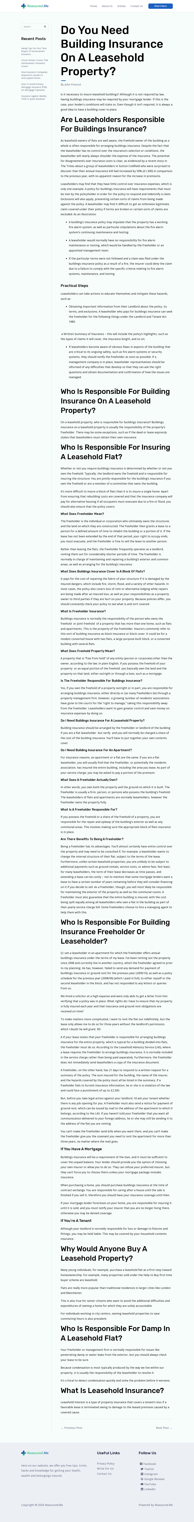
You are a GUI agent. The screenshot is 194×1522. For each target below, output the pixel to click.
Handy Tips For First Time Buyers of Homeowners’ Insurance (34, 51)
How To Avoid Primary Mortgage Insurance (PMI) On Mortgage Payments (34, 87)
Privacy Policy (106, 1463)
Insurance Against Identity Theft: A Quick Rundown (34, 97)
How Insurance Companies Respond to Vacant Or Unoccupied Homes (34, 75)
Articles (121, 6)
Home (93, 6)
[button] (160, 6)
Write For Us (105, 1468)
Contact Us (136, 6)
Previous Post (71, 1428)
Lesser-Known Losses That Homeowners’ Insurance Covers (34, 63)
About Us (107, 6)
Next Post (164, 1428)
